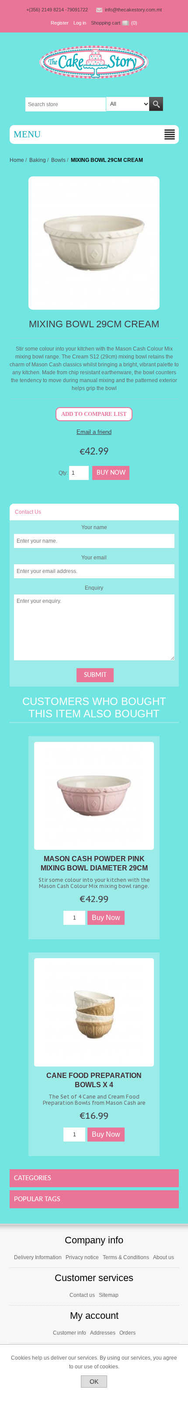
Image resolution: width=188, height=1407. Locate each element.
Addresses (102, 1333)
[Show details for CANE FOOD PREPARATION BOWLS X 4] (94, 1012)
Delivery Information (38, 1257)
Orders (127, 1333)
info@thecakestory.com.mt (133, 9)
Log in (79, 22)
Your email (94, 558)
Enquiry (94, 588)
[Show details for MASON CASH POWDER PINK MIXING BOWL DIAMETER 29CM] (94, 796)
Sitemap (108, 1295)
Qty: (63, 473)
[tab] (94, 512)
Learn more (94, 1395)
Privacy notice (82, 1257)
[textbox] (65, 104)
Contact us (82, 1295)
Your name (94, 527)
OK (94, 1381)
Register (60, 22)
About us (163, 1257)
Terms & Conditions (126, 1257)
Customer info (69, 1333)
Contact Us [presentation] (28, 512)
